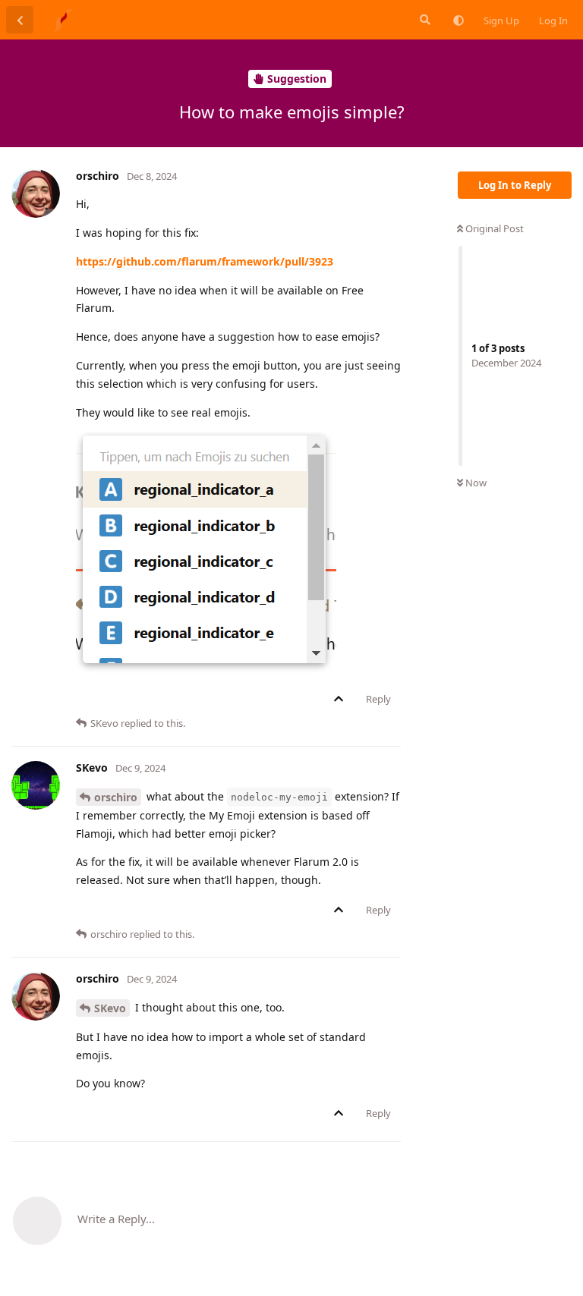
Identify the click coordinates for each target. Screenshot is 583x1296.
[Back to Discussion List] (19, 19)
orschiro (115, 797)
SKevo (110, 1008)
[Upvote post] (341, 699)
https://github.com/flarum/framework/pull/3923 (204, 261)
